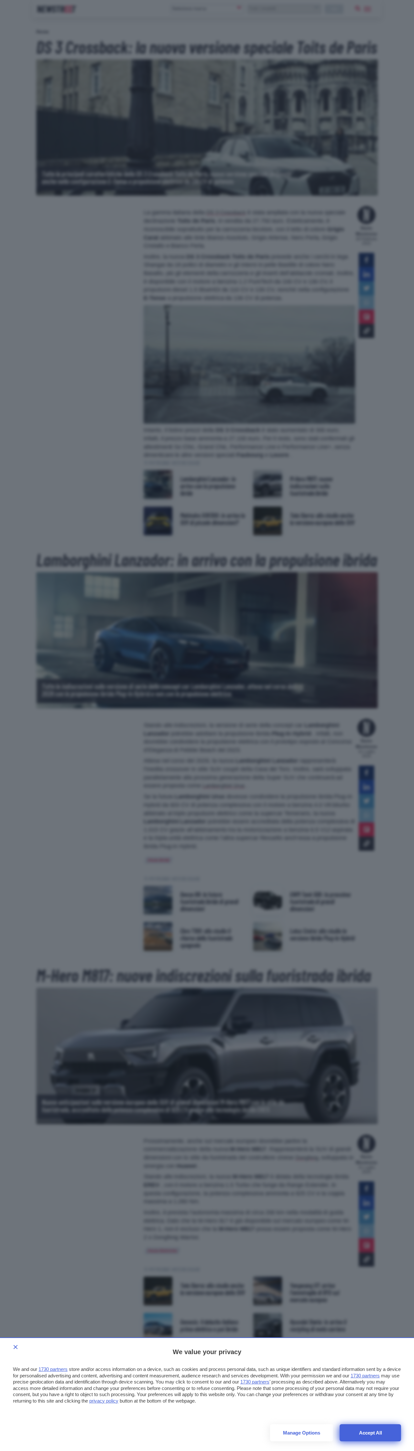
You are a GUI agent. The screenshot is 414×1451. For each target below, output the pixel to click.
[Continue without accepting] (15, 1347)
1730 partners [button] (53, 1369)
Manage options (301, 1433)
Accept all (370, 1433)
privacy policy (103, 1401)
